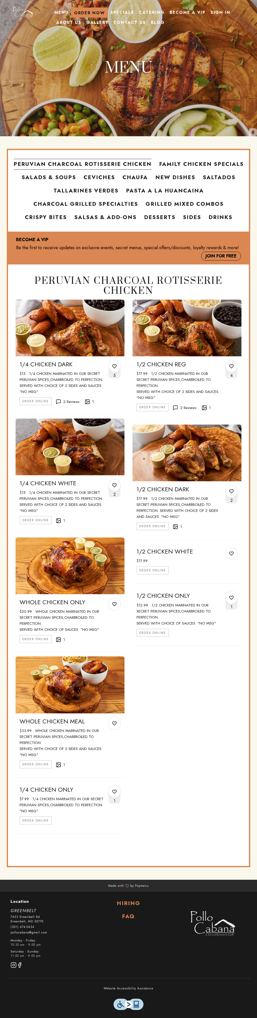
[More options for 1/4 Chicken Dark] (114, 366)
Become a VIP (188, 12)
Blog (158, 22)
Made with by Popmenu (76, 885)
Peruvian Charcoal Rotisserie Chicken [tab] (83, 164)
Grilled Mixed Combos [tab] (185, 204)
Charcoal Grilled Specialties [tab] (85, 204)
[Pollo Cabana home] (22, 12)
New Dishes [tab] (175, 177)
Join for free (221, 256)
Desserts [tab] (159, 217)
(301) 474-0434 (22, 927)
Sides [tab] (192, 217)
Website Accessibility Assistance (128, 988)
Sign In (220, 12)
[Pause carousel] (253, 132)
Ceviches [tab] (99, 177)
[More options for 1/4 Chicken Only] (114, 792)
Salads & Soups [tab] (49, 177)
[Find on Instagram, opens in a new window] (14, 966)
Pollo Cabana (212, 924)
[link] (36, 401)
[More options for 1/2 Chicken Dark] (231, 491)
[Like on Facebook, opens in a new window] (20, 966)
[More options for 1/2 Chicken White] (231, 554)
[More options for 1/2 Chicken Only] (231, 598)
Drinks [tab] (220, 217)
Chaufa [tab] (135, 177)
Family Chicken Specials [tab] (201, 164)
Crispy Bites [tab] (46, 217)
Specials (122, 12)
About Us (68, 22)
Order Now (89, 13)
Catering (152, 12)
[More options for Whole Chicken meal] (114, 723)
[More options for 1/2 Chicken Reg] (231, 366)
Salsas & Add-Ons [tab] (105, 217)
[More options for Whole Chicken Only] (114, 604)
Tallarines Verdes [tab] (85, 190)
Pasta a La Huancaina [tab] (165, 190)
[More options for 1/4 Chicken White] (114, 485)
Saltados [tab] (219, 177)
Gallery (97, 22)
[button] (70, 357)
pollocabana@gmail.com (29, 932)
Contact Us (129, 22)
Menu (61, 12)
